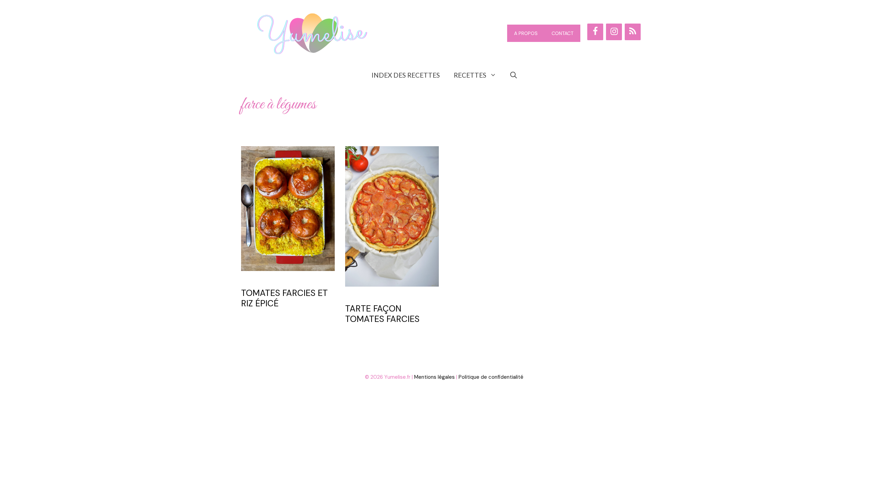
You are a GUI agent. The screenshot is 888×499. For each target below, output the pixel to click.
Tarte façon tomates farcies (382, 314)
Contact (562, 33)
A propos (526, 33)
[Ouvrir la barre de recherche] (513, 75)
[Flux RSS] (633, 32)
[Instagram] (614, 32)
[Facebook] (595, 32)
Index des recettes (406, 75)
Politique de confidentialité (491, 377)
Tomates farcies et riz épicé (284, 298)
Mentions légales (434, 377)
